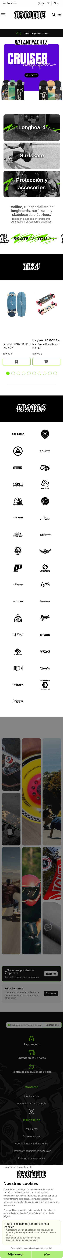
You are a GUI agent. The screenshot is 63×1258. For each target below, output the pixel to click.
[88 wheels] (31, 844)
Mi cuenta (31, 1128)
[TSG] (31, 953)
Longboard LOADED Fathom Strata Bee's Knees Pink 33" (46, 344)
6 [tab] (34, 373)
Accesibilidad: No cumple (31, 1103)
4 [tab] (23, 373)
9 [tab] (50, 373)
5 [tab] (29, 373)
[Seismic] (11, 953)
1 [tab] (8, 373)
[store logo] (30, 14)
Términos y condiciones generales (31, 1150)
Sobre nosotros (31, 1136)
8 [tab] (44, 373)
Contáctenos (31, 1096)
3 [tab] (18, 373)
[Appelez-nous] (41, 3)
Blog (56, 3)
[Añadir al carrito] (17, 361)
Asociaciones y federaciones (31, 1143)
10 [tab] (55, 373)
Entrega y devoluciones (31, 1158)
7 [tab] (39, 373)
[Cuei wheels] (52, 844)
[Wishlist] (48, 3)
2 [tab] (13, 373)
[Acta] (31, 68)
